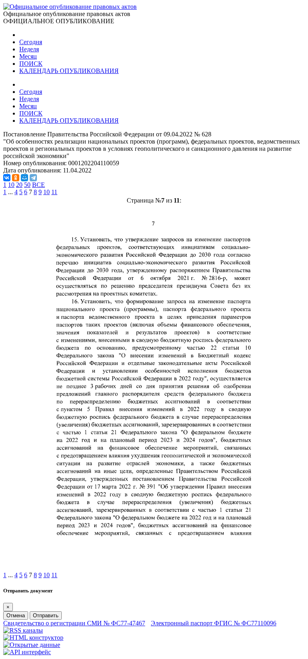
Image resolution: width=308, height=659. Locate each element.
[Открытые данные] (31, 644)
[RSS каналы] (23, 630)
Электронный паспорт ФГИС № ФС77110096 (213, 623)
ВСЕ (38, 184)
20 (19, 184)
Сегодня (30, 42)
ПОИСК (31, 63)
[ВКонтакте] (6, 177)
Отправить (46, 615)
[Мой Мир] (24, 177)
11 (54, 192)
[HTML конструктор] (33, 637)
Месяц (28, 56)
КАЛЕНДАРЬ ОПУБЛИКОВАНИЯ (69, 70)
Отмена (15, 615)
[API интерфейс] (27, 652)
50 (27, 184)
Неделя (29, 49)
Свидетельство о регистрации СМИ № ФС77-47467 (74, 623)
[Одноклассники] (15, 177)
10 (11, 184)
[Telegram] (33, 177)
